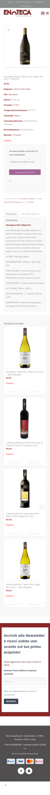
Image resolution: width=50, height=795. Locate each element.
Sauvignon (13, 94)
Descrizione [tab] (11, 214)
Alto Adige (25, 89)
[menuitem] (10, 2)
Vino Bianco (31, 198)
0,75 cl (16, 105)
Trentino (17, 89)
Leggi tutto (16, 392)
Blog (10, 2)
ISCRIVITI (11, 701)
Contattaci (38, 2)
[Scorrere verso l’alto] (5, 785)
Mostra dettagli (34, 392)
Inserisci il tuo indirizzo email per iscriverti (20, 672)
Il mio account (25, 6)
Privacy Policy (33, 754)
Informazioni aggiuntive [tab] (30, 214)
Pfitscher (17, 135)
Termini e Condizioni (23, 2)
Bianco (17, 115)
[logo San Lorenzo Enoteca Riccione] (21, 13)
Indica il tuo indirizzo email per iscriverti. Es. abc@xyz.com (20, 693)
